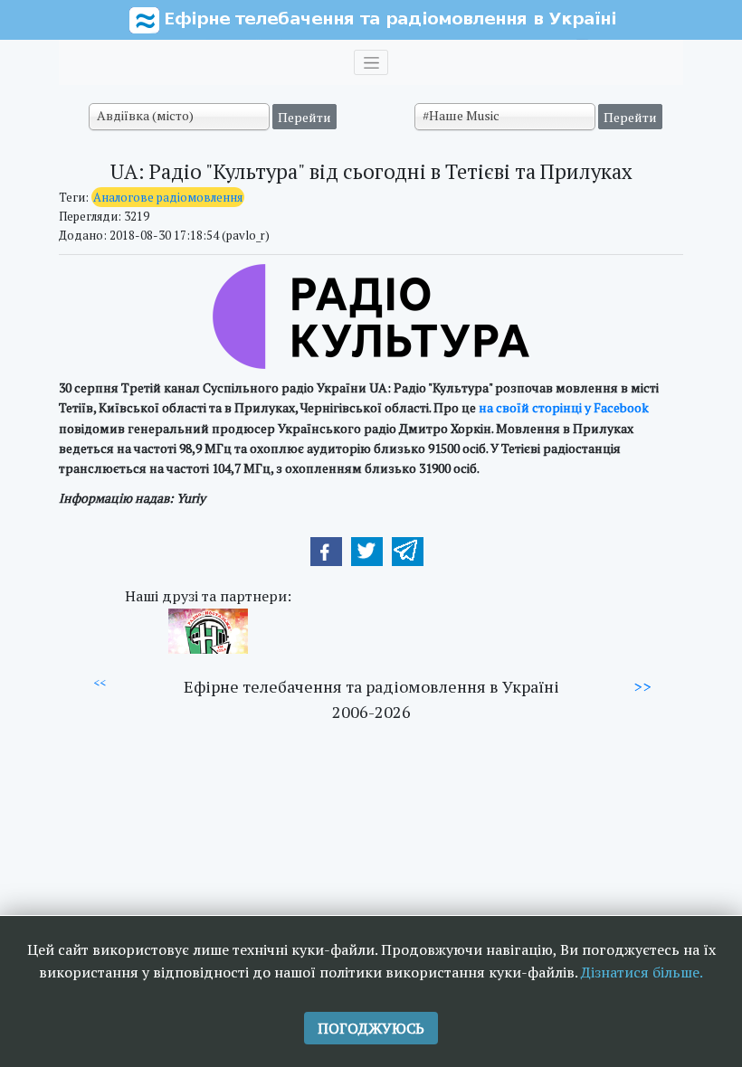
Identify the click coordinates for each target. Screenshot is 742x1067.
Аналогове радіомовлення (168, 197)
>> (642, 686)
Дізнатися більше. (642, 972)
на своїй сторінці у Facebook (564, 407)
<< (99, 683)
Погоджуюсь (371, 1028)
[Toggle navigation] (371, 62)
